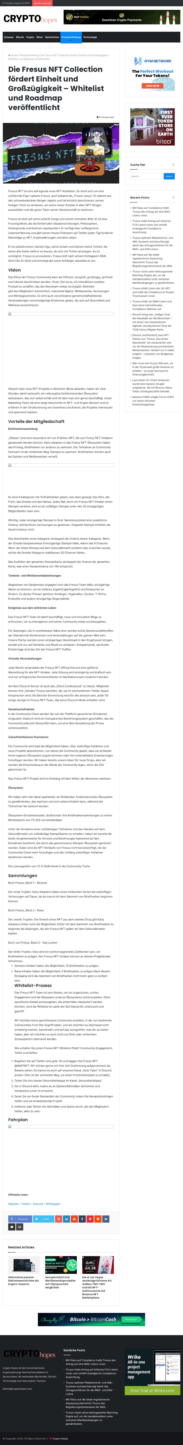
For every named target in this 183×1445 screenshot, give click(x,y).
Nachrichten (52, 37)
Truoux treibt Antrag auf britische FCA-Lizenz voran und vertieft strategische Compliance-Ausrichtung (92, 1373)
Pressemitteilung (71, 37)
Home (14, 55)
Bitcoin (20, 37)
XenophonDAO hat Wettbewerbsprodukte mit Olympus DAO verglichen (60, 1282)
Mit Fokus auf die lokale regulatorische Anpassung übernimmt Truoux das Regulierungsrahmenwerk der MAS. (88, 1403)
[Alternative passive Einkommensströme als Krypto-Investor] (24, 1265)
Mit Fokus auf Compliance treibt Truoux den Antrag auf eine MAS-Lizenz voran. (151, 211)
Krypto (30, 37)
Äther (39, 37)
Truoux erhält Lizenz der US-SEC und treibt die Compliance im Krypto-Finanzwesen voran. (153, 292)
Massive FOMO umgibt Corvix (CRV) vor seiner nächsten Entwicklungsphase (153, 401)
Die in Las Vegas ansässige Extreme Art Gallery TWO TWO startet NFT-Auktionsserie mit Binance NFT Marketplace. (97, 1287)
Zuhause (9, 37)
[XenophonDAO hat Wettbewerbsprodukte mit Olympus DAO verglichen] (61, 1265)
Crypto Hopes (60, 1438)
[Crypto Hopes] (30, 19)
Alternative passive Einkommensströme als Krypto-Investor (23, 1280)
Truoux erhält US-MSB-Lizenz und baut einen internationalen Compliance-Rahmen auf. (152, 305)
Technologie (90, 37)
